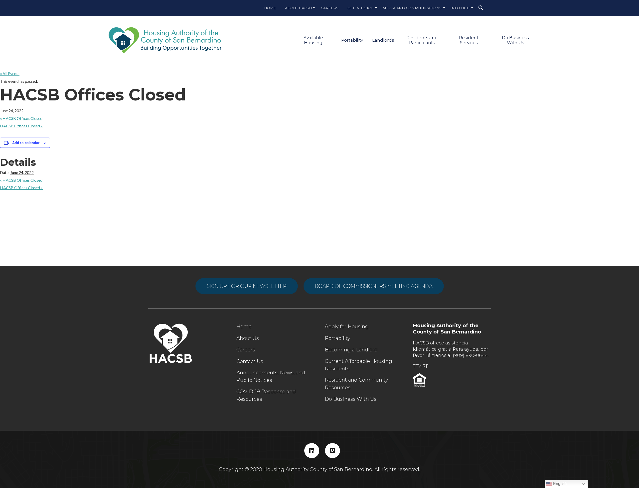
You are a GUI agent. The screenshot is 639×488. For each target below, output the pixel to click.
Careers (329, 8)
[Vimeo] (332, 450)
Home (270, 8)
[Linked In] (311, 450)
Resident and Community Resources (356, 383)
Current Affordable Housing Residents (358, 365)
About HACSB (298, 8)
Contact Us (249, 361)
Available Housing (313, 40)
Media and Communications (412, 8)
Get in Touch (360, 8)
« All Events (9, 73)
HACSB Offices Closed (21, 118)
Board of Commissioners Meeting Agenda (374, 286)
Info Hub (460, 8)
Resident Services (469, 40)
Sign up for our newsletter (247, 286)
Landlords (383, 40)
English (559, 484)
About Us (247, 338)
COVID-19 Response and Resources (266, 395)
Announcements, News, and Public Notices (270, 376)
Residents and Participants (422, 40)
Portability (352, 40)
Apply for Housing (347, 326)
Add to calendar (25, 142)
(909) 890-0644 (470, 355)
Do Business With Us (515, 40)
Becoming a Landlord (351, 350)
